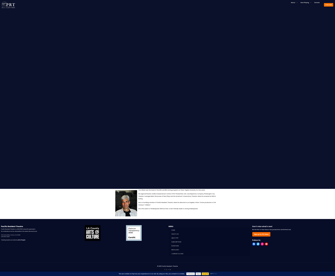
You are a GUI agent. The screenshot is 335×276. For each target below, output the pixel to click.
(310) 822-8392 (5, 236)
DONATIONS (175, 246)
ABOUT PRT (174, 238)
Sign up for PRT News (261, 234)
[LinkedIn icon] (170, 269)
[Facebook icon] (164, 269)
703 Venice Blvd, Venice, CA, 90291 (10, 235)
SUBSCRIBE (328, 5)
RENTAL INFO (175, 250)
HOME (173, 230)
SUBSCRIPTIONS (176, 242)
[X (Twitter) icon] (166, 269)
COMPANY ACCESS (177, 254)
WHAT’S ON (175, 234)
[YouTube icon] (168, 269)
